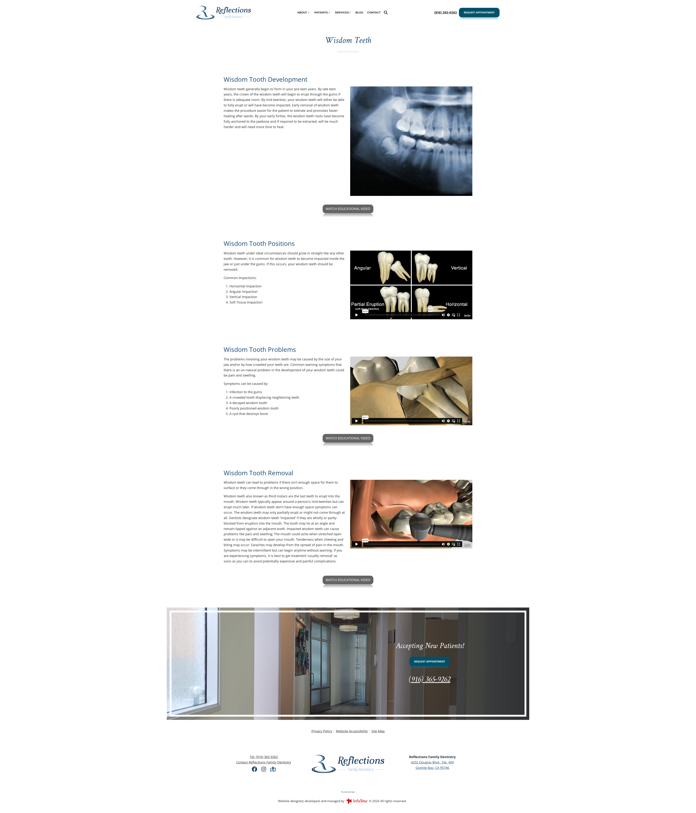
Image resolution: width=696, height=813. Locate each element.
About (302, 12)
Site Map (378, 731)
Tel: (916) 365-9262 (264, 757)
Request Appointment (479, 12)
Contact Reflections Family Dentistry (263, 762)
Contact (374, 12)
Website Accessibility (352, 731)
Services (342, 12)
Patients (321, 12)
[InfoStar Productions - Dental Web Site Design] (356, 801)
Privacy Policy (321, 731)
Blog (359, 12)
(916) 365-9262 (429, 680)
